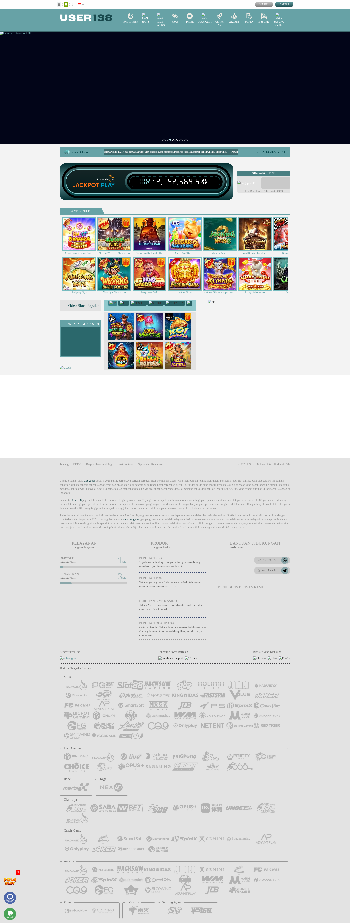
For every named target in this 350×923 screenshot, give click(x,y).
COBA (123, 322)
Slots (145, 21)
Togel (190, 21)
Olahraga (205, 21)
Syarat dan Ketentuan (150, 464)
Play (108, 185)
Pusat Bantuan (125, 464)
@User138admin (267, 570)
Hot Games (130, 21)
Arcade (234, 21)
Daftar (284, 4)
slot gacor (89, 480)
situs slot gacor (131, 519)
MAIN (82, 234)
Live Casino (160, 23)
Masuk (264, 4)
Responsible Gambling (99, 464)
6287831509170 (267, 559)
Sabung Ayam (279, 23)
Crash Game (219, 23)
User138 (77, 500)
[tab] (112, 303)
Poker (249, 21)
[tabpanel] (175, 88)
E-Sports (264, 21)
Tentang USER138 (70, 464)
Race (175, 21)
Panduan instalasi (333, 424)
